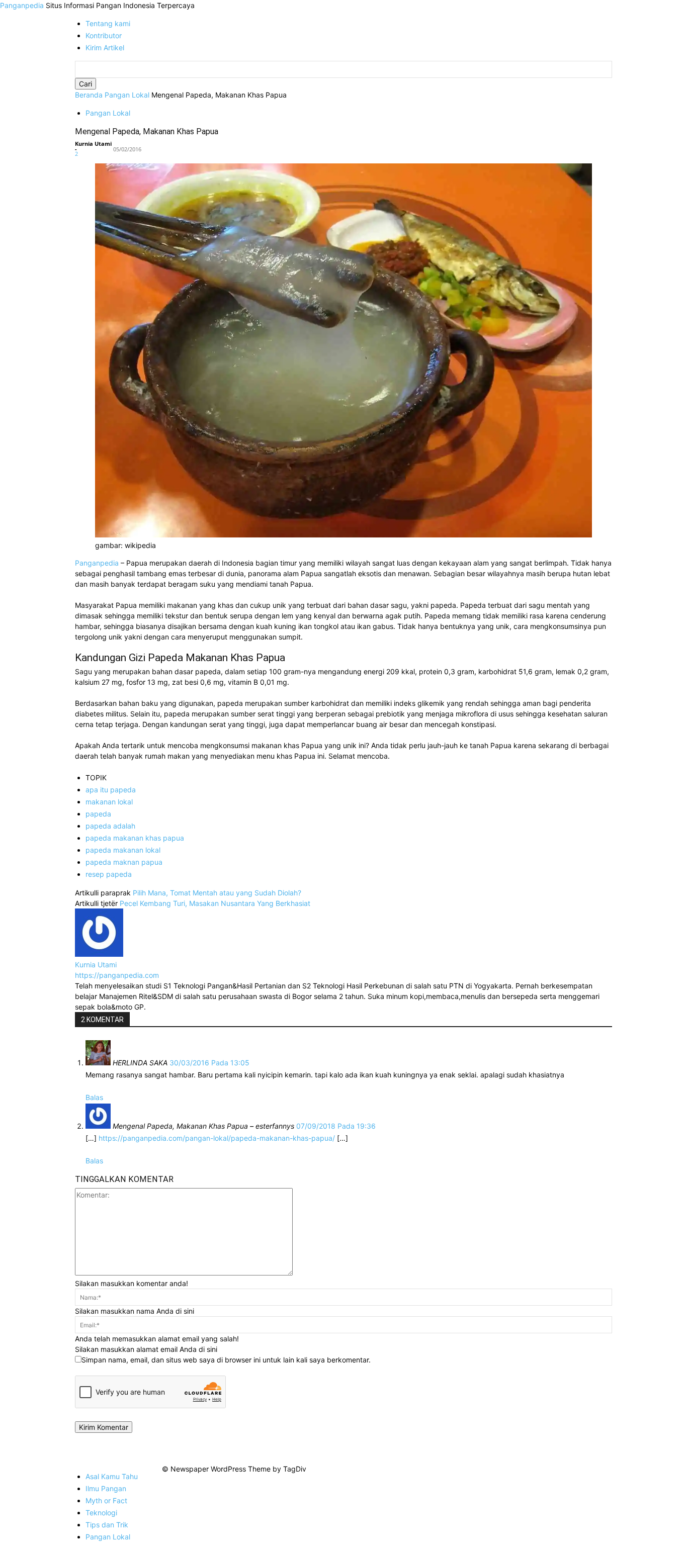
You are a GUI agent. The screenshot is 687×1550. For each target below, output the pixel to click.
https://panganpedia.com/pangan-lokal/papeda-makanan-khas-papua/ (217, 1138)
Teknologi (101, 1512)
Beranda (89, 94)
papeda (98, 813)
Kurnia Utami (93, 143)
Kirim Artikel (104, 47)
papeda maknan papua (123, 862)
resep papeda (108, 874)
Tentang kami (107, 23)
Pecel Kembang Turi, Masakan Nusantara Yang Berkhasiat (215, 903)
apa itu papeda (110, 789)
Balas (94, 1097)
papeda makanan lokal (122, 850)
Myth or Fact (106, 1500)
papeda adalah (110, 826)
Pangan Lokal (127, 94)
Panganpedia (98, 563)
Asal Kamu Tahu (111, 1476)
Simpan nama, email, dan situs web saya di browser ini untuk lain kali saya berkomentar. (226, 1359)
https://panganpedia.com (117, 975)
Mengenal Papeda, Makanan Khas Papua (146, 131)
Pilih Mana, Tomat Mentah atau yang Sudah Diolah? (217, 892)
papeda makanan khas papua (134, 838)
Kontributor (103, 35)
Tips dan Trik (106, 1524)
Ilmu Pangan (105, 1488)
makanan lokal (109, 801)
